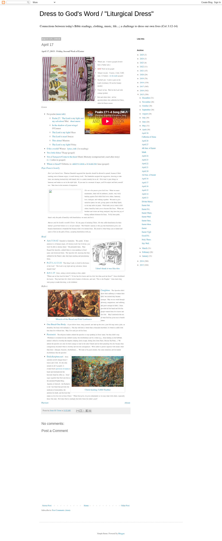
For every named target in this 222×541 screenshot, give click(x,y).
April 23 (145, 159)
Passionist (51, 334)
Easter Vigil (146, 232)
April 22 (145, 163)
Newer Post (46, 505)
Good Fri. (146, 235)
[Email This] (77, 410)
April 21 (145, 167)
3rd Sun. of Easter (149, 174)
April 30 (145, 133)
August (145, 113)
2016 (142, 90)
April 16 (145, 186)
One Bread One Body (56, 324)
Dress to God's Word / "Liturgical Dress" (96, 13)
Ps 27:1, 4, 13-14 (54, 262)
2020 (142, 74)
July (144, 117)
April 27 (145, 144)
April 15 (145, 190)
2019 (142, 78)
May (144, 125)
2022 (142, 66)
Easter (144, 228)
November (146, 101)
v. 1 (49, 159)
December (146, 97)
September (146, 109)
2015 (142, 94)
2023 (142, 62)
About (127, 402)
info (75, 148)
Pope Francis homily (50, 167)
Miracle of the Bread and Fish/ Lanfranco (74, 319)
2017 (142, 86)
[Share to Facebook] (87, 410)
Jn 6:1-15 (51, 272)
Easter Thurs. (147, 212)
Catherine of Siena (149, 136)
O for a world (52, 148)
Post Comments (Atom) (61, 510)
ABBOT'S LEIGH (78, 164)
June (144, 121)
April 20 (145, 171)
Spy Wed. (145, 243)
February (146, 252)
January (145, 256)
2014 (142, 261)
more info (61, 113)
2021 (142, 70)
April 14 (145, 193)
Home (86, 505)
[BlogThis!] (80, 410)
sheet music (75, 121)
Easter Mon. (146, 224)
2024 (142, 58)
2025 (142, 54)
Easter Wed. (146, 216)
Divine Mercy (147, 201)
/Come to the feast (62, 156)
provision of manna (62, 369)
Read (43, 236)
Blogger (121, 533)
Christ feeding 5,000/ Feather (98, 389)
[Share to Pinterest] (90, 410)
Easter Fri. (146, 209)
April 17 (145, 182)
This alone (56, 140)
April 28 (145, 140)
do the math (113, 76)
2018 (142, 82)
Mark (144, 152)
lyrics (69, 148)
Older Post (125, 505)
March (145, 248)
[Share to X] (83, 410)
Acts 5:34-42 (52, 240)
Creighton (105, 290)
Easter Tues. (146, 220)
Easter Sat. (146, 205)
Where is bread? (54, 163)
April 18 (145, 178)
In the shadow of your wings (64, 125)
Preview (45, 402)
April (144, 129)
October (145, 105)
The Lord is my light (61, 132)
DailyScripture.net (55, 356)
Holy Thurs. (146, 239)
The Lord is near (59, 136)
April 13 (145, 197)
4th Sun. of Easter (149, 148)
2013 (142, 265)
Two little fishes (54, 152)
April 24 (145, 155)
